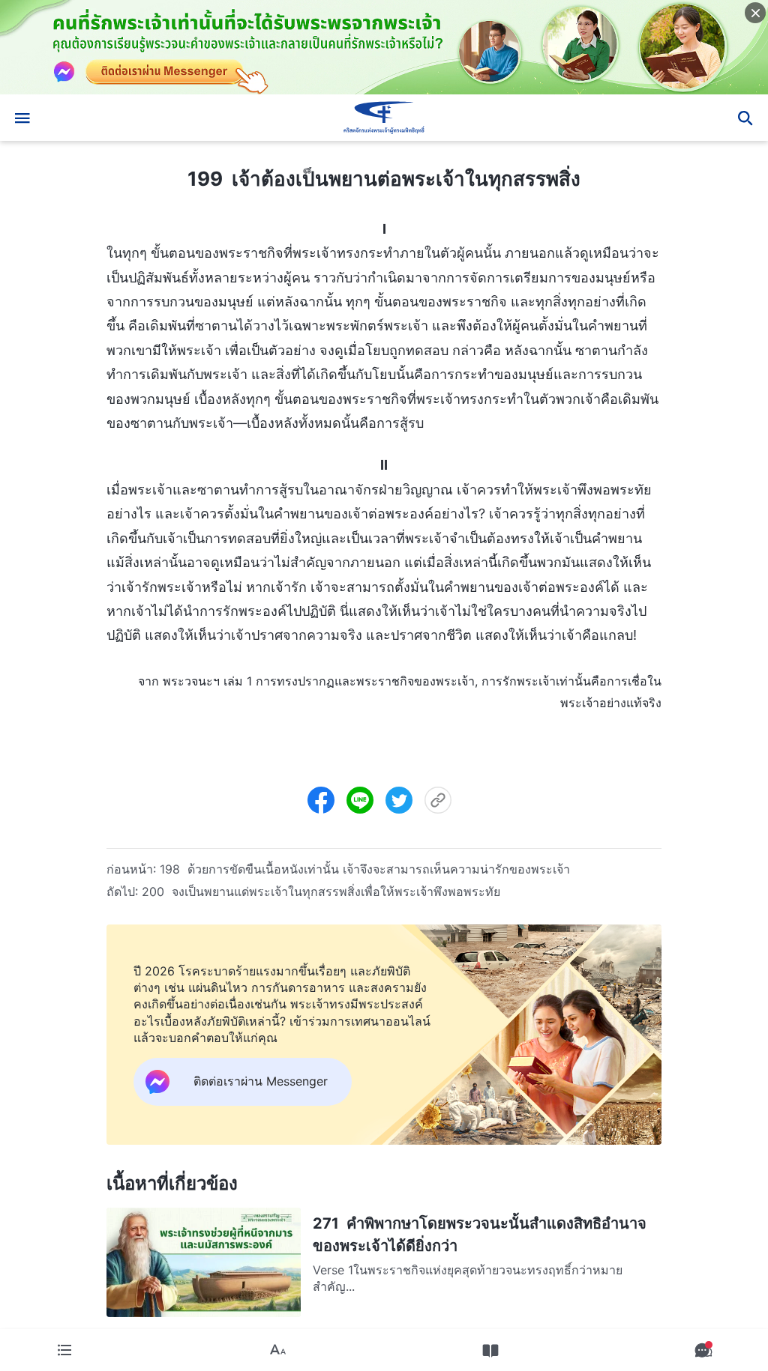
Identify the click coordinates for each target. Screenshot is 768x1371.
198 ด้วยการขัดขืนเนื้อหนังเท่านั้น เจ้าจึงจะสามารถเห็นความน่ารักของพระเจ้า (365, 869)
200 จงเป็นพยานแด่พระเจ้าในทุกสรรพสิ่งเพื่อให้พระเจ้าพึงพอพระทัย (321, 891)
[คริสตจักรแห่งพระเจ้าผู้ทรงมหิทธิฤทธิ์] (384, 117)
